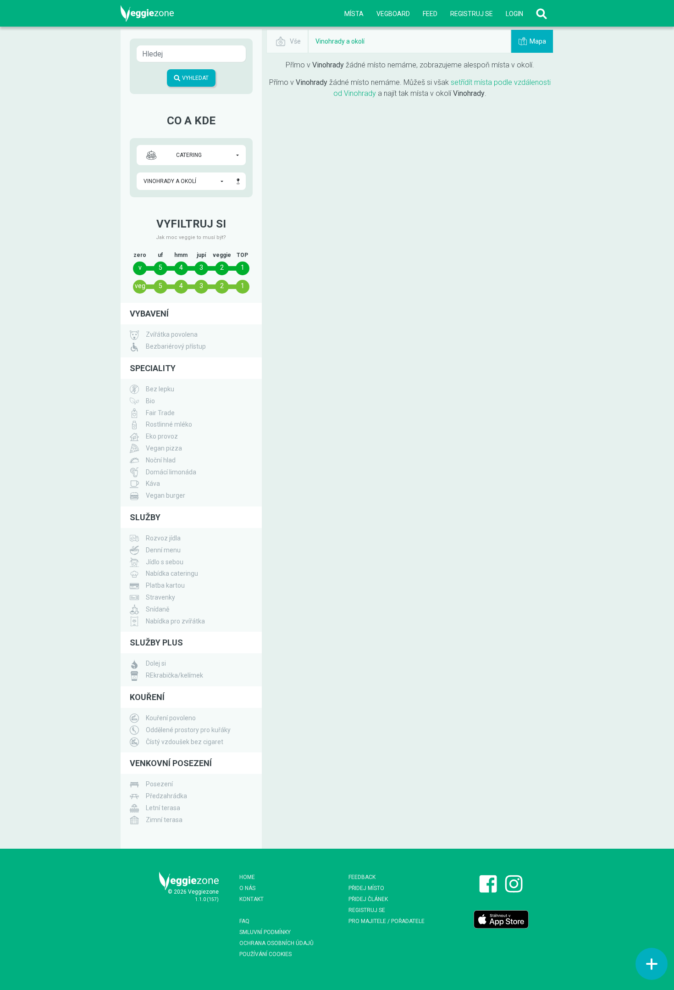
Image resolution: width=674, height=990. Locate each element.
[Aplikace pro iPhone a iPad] (501, 919)
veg (140, 285)
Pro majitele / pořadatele (386, 921)
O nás (247, 888)
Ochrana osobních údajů (276, 943)
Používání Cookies (265, 954)
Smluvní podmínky (265, 932)
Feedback (362, 877)
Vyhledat (195, 78)
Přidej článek (368, 899)
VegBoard (393, 13)
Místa (354, 13)
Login (514, 13)
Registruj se (471, 13)
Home (247, 877)
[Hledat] (541, 13)
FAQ (244, 921)
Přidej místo (366, 888)
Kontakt (251, 899)
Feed (430, 13)
